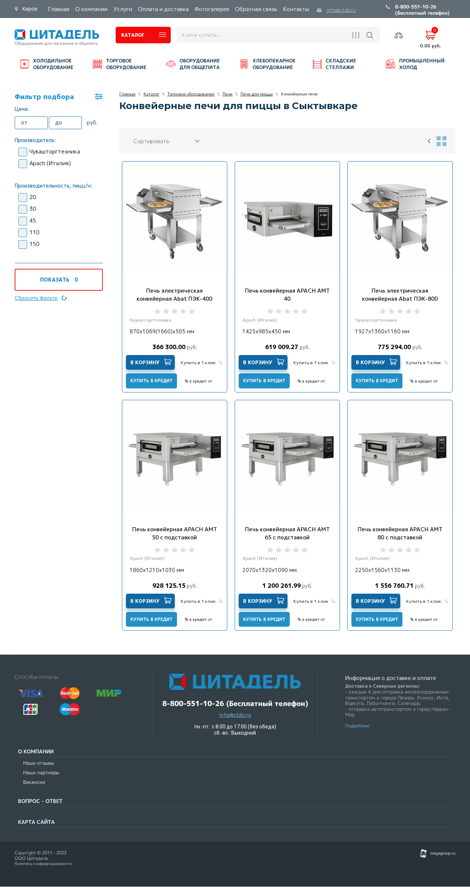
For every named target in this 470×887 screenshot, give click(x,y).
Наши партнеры (41, 772)
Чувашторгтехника (54, 151)
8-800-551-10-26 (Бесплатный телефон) (422, 10)
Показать (59, 279)
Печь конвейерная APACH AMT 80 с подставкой (400, 533)
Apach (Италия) (50, 163)
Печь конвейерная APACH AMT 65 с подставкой (287, 533)
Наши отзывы (38, 763)
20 (32, 197)
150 (34, 244)
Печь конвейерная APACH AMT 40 (287, 295)
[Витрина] (441, 141)
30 (32, 209)
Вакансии (34, 782)
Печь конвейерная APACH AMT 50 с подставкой (174, 533)
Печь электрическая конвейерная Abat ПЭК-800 (400, 295)
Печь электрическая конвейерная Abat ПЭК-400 (174, 295)
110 (34, 232)
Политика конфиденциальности (43, 863)
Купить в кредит (151, 380)
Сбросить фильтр (36, 297)
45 (32, 220)
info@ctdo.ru (341, 10)
